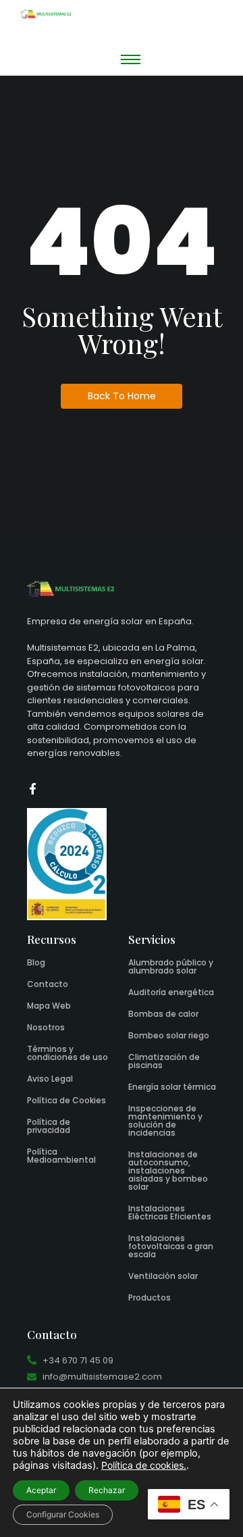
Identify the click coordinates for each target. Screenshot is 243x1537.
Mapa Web (49, 1005)
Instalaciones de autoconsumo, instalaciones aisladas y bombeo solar (168, 1170)
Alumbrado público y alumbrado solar (170, 966)
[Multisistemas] (46, 14)
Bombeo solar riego (168, 1035)
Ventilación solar (163, 1276)
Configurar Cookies (62, 1514)
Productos (149, 1297)
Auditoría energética (171, 992)
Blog (36, 962)
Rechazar (106, 1490)
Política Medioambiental (61, 1155)
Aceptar (41, 1490)
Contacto (47, 984)
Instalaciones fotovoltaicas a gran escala (170, 1246)
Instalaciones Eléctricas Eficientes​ (169, 1212)
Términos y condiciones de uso (67, 1053)
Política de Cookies (66, 1100)
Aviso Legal (50, 1078)
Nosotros (46, 1027)
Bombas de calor (163, 1013)
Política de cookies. (143, 1465)
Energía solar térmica (172, 1086)
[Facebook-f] (32, 789)
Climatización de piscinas (164, 1061)
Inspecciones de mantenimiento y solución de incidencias (165, 1120)
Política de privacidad (48, 1126)
